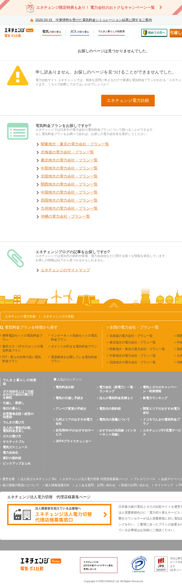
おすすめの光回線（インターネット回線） (117, 432)
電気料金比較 (65, 387)
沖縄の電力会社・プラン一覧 (65, 216)
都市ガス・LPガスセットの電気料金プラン (22, 348)
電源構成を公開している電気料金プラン (74, 359)
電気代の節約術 (110, 408)
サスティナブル (13, 441)
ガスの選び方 (12, 436)
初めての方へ (156, 32)
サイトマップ (164, 485)
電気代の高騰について (114, 419)
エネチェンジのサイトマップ (65, 270)
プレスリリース (144, 479)
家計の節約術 (12, 458)
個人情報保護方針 (57, 485)
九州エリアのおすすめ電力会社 (74, 421)
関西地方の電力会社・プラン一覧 (69, 184)
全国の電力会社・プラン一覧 (134, 327)
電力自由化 (10, 452)
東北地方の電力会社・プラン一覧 (69, 160)
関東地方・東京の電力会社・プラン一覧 (75, 144)
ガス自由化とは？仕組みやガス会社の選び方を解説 (18, 394)
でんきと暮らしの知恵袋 (111, 31)
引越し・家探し (13, 403)
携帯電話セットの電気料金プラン (22, 337)
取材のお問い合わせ (135, 485)
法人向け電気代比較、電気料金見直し (18, 429)
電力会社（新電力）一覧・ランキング (117, 389)
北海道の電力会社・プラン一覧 (67, 152)
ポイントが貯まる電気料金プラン (74, 346)
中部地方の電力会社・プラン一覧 (69, 168)
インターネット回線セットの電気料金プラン (74, 337)
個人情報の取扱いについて (20, 485)
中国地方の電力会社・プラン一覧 (69, 192)
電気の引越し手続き (69, 398)
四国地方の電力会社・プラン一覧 (69, 200)
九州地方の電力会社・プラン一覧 (69, 208)
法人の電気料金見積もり (116, 398)
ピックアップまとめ (17, 463)
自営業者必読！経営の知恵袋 (18, 415)
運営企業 (8, 479)
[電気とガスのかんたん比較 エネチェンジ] (21, 32)
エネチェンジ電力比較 (128, 100)
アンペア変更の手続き (71, 408)
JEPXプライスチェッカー (73, 441)
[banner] (59, 515)
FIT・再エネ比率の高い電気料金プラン (21, 359)
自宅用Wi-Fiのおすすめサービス (75, 432)
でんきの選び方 (13, 422)
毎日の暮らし (12, 408)
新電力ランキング (155, 398)
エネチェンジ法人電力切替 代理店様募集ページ (95, 479)
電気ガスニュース (15, 447)
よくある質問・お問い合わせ (95, 485)
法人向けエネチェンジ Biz (38, 479)
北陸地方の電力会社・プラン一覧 (69, 176)
